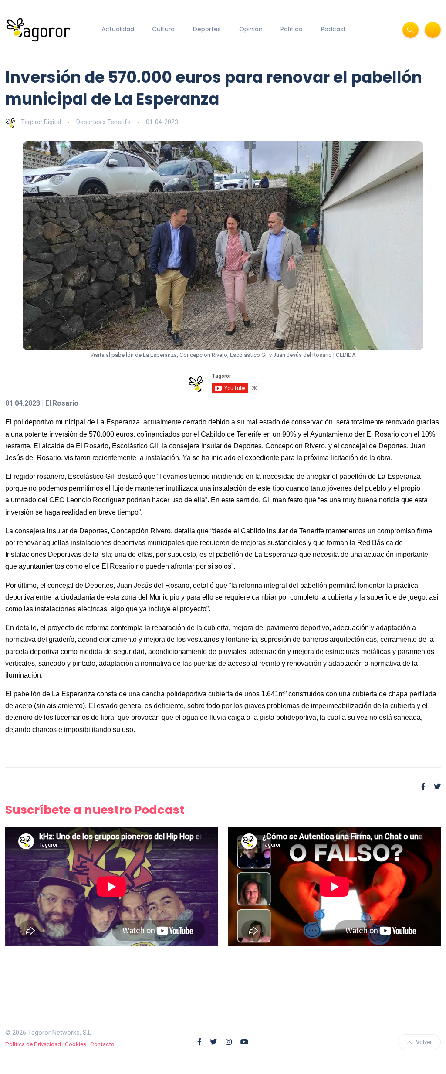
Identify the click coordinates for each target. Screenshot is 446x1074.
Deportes (207, 29)
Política (291, 29)
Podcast (333, 29)
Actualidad (117, 29)
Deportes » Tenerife (103, 122)
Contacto (102, 1044)
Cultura (163, 29)
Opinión (251, 29)
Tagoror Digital (41, 122)
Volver (424, 1042)
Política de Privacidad (33, 1044)
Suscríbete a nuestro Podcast (94, 810)
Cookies (75, 1044)
